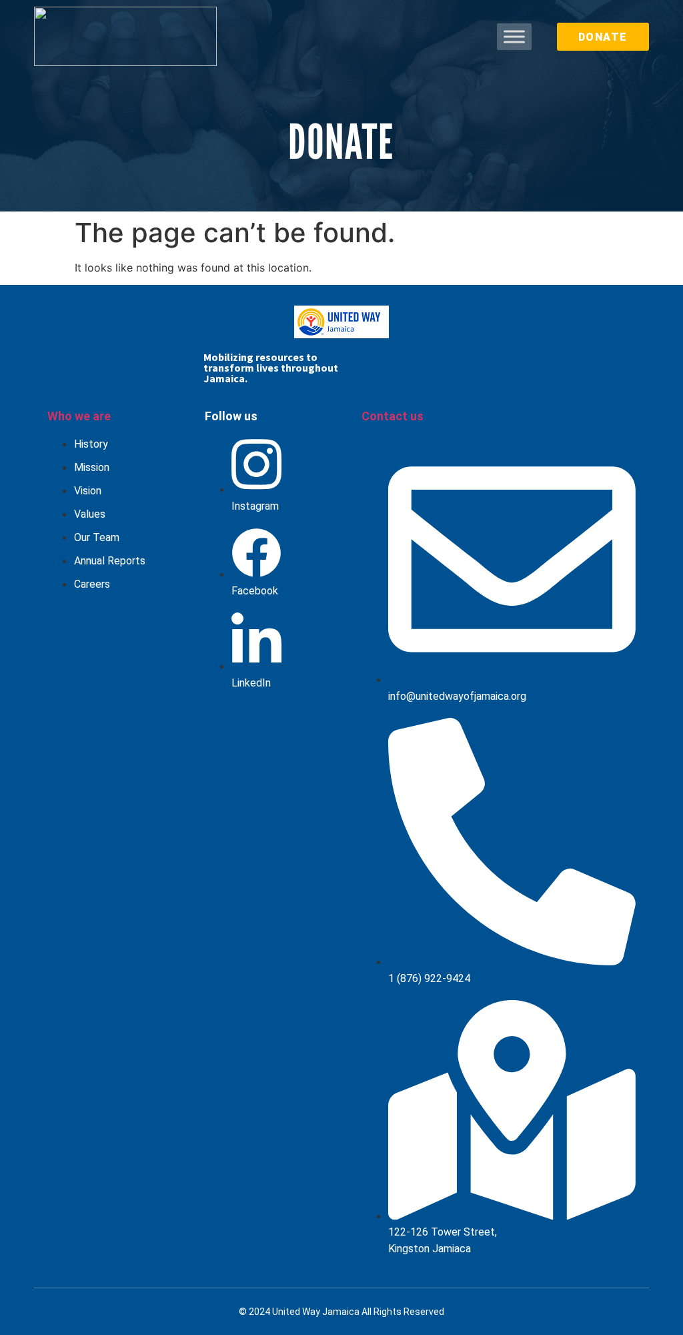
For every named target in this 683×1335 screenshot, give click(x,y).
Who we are (79, 416)
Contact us (393, 416)
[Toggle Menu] (514, 36)
